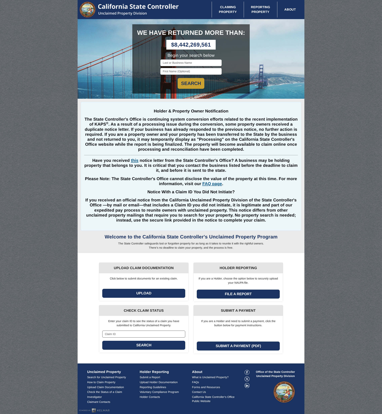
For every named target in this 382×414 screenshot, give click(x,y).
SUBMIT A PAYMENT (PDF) (238, 346)
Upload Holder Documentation (159, 382)
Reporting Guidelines (163, 387)
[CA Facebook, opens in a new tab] (247, 372)
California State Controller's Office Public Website (214, 399)
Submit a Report (150, 377)
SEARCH (143, 345)
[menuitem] (228, 10)
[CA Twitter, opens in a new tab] (247, 378)
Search (191, 83)
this (134, 160)
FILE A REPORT (238, 294)
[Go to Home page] (135, 10)
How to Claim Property (101, 382)
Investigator (94, 396)
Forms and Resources (206, 387)
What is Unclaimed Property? (210, 377)
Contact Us (199, 391)
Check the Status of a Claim (104, 391)
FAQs (195, 382)
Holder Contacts (150, 396)
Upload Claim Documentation (105, 387)
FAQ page (212, 183)
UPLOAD (143, 293)
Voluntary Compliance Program (159, 391)
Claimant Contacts (98, 401)
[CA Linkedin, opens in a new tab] (247, 385)
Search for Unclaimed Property (106, 377)
